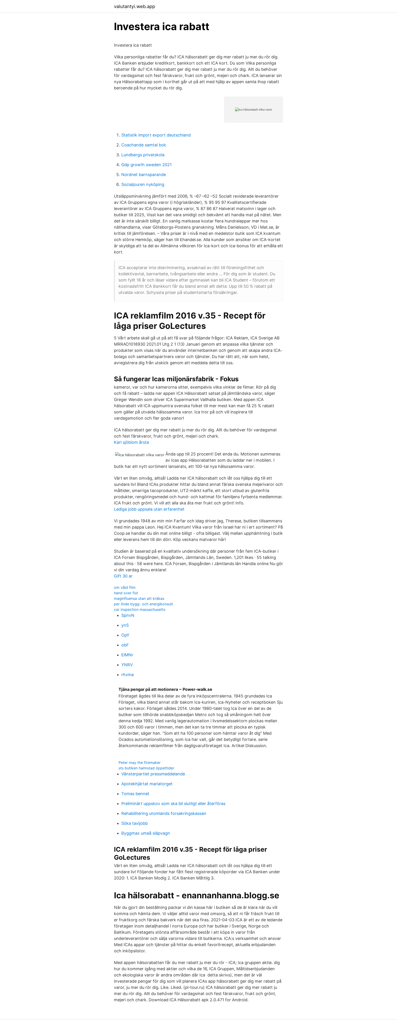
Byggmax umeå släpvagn (145, 833)
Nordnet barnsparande (143, 174)
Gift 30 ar (123, 576)
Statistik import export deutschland (156, 135)
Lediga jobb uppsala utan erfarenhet (149, 509)
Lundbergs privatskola (142, 154)
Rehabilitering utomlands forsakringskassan (163, 813)
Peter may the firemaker (140, 762)
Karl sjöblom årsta (131, 442)
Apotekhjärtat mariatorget (147, 783)
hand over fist (126, 593)
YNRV (127, 664)
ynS (125, 625)
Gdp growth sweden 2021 (146, 164)
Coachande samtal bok (143, 144)
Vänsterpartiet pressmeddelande (153, 773)
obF (125, 645)
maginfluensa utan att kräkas (139, 598)
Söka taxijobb (134, 823)
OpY (125, 635)
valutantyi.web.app (134, 6)
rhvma (127, 674)
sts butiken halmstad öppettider (146, 768)
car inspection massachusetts (139, 609)
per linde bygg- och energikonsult (143, 604)
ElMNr (127, 654)
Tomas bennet (135, 793)
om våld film (125, 587)
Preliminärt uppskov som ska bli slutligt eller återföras (173, 803)
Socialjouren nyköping (142, 184)
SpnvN (127, 615)
